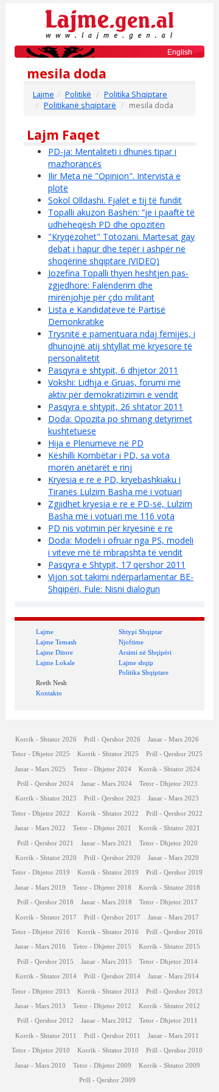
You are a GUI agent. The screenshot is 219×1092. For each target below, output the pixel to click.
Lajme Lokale (55, 662)
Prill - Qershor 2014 (112, 976)
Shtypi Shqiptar (140, 631)
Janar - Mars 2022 (40, 828)
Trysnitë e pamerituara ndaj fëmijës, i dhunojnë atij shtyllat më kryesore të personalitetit (121, 346)
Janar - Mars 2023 (173, 798)
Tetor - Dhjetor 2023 (168, 783)
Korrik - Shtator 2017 (46, 917)
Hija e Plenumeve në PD (96, 443)
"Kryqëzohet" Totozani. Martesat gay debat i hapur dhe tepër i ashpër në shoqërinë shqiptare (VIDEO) (121, 249)
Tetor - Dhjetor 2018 (102, 887)
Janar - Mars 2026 (173, 739)
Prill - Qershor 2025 (174, 754)
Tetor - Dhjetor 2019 (41, 872)
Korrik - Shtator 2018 (169, 887)
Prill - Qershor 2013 (174, 991)
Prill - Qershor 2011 (112, 1035)
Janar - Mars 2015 (106, 961)
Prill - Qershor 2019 (174, 872)
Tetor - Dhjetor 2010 (41, 1050)
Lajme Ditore (54, 652)
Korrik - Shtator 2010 (108, 1050)
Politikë (78, 94)
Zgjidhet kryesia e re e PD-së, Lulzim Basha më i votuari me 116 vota (120, 510)
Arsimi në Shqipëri (145, 652)
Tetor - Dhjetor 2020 (168, 843)
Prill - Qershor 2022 (174, 813)
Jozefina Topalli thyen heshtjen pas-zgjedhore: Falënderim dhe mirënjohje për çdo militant (118, 285)
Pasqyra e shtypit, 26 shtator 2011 (115, 406)
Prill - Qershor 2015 (45, 961)
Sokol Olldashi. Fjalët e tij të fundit (115, 200)
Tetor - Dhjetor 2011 (168, 1020)
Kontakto (49, 693)
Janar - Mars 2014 (173, 976)
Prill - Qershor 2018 (45, 902)
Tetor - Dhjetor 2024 (102, 769)
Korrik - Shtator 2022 (108, 813)
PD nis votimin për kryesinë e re (110, 528)
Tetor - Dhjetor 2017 (168, 902)
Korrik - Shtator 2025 (108, 754)
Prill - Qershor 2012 (45, 1020)
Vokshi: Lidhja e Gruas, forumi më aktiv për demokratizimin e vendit (114, 388)
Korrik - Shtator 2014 (46, 976)
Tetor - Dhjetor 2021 (102, 828)
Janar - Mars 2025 (40, 769)
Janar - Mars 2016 (40, 946)
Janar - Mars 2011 (173, 1035)
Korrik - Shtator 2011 (46, 1035)
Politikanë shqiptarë (80, 105)
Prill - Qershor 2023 (112, 798)
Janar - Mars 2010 (40, 1065)
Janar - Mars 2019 (40, 887)
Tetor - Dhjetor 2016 (41, 932)
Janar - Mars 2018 (106, 902)
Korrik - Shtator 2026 (46, 739)
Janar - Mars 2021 (106, 843)
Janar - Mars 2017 (173, 917)
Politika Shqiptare (135, 94)
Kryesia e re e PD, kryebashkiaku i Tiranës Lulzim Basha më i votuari (115, 485)
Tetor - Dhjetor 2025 (41, 754)
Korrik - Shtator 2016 (108, 932)
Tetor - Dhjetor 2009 (102, 1065)
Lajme (43, 94)
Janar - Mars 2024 (106, 783)
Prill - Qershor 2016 (174, 932)
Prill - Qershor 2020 (112, 858)
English (179, 52)
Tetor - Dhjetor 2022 (41, 813)
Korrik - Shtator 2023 (46, 798)
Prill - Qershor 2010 (174, 1050)
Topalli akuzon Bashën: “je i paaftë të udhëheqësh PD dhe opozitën (121, 218)
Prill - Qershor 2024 (45, 783)
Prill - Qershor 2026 (112, 739)
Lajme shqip (136, 662)
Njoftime (131, 642)
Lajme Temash (56, 642)
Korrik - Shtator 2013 (108, 991)
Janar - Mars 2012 (106, 1020)
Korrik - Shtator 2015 (169, 946)
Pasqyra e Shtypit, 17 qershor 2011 (117, 564)
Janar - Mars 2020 (173, 858)
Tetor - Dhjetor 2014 (168, 961)
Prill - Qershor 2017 (112, 917)
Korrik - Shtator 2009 (169, 1065)
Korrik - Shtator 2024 (169, 769)
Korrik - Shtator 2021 (169, 828)
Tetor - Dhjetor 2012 (102, 1006)
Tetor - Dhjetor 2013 (41, 991)
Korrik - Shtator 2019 (108, 872)
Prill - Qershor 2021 (45, 843)
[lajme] (109, 23)
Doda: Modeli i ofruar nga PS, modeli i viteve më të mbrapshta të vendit (120, 546)
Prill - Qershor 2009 (107, 1080)
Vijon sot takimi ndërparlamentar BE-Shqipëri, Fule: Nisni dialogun (120, 583)
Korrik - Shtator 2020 (46, 858)
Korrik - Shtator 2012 (169, 1006)
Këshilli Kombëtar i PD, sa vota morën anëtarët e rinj (109, 461)
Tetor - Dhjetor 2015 (102, 946)
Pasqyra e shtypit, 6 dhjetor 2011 (113, 370)
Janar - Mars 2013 (40, 1006)
